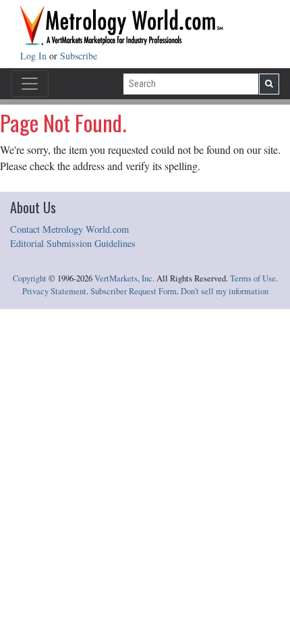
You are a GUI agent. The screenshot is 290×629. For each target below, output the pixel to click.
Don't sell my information (224, 291)
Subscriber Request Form (133, 291)
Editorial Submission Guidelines (73, 243)
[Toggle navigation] (30, 83)
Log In (34, 55)
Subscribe (78, 55)
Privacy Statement (54, 291)
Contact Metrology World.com (69, 229)
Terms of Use (253, 278)
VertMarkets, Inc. (124, 278)
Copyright (30, 278)
